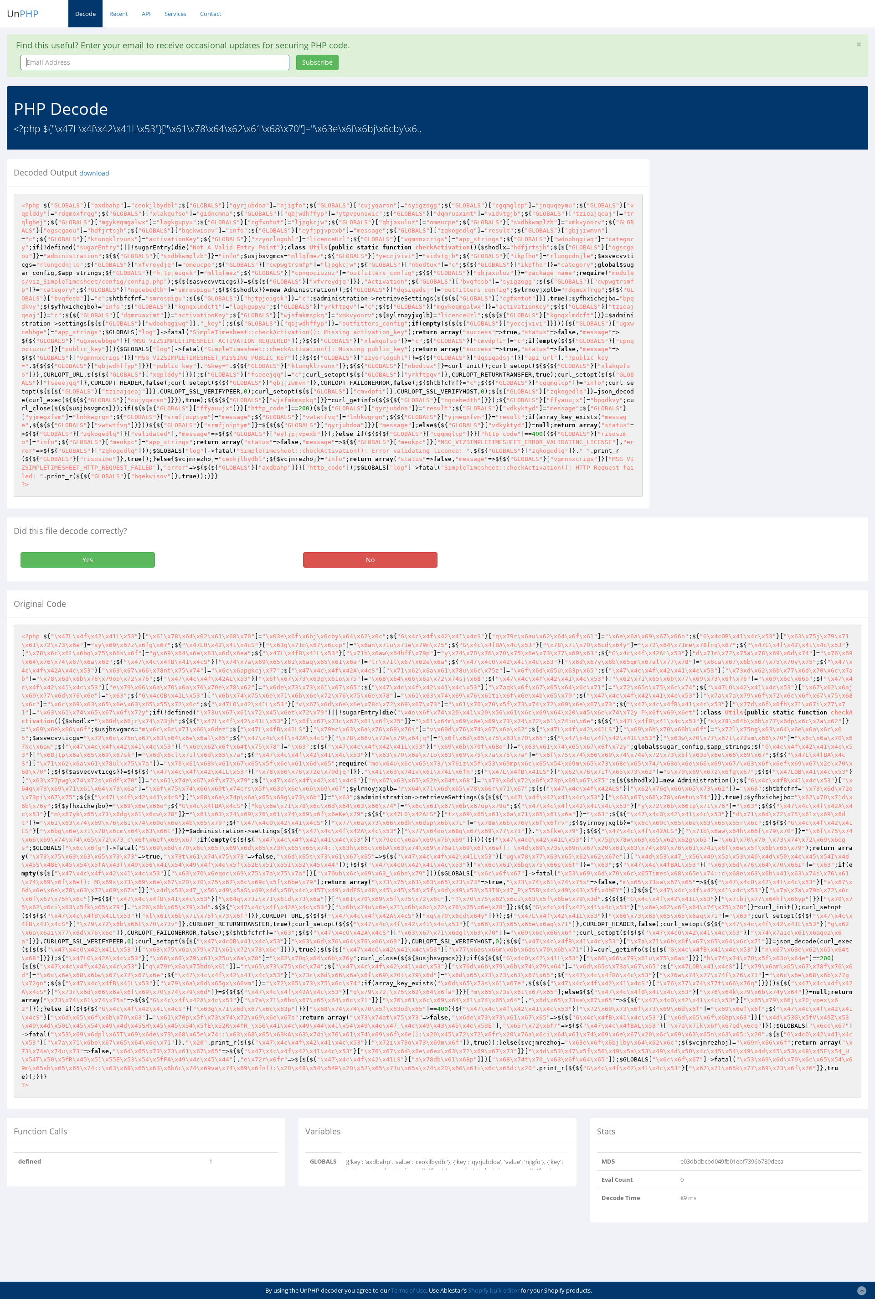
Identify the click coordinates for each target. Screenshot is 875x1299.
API (146, 14)
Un (23, 13)
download (94, 173)
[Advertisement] (739, 223)
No (370, 559)
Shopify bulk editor (494, 1290)
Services (175, 14)
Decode (85, 14)
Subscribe (317, 62)
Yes (87, 559)
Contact (210, 14)
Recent (118, 14)
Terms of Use (408, 1290)
